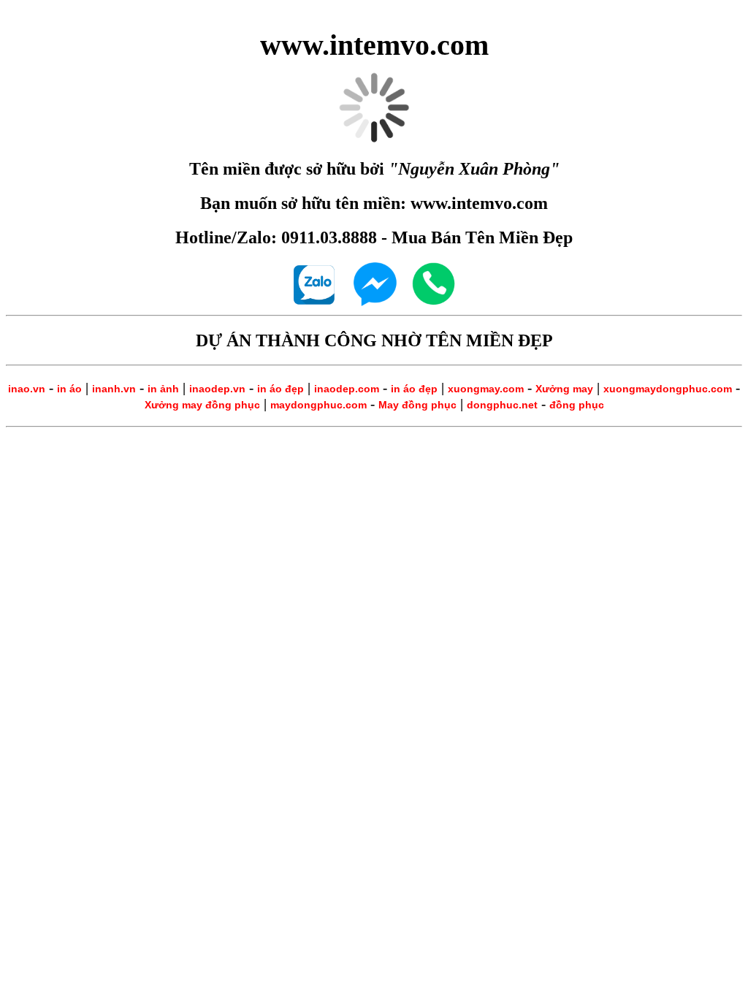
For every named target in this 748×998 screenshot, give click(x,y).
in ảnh (163, 389)
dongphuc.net (502, 405)
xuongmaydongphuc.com (667, 389)
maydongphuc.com (318, 405)
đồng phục (576, 405)
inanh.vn (114, 389)
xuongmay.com (486, 389)
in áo (69, 389)
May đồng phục (417, 405)
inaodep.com (346, 389)
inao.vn (26, 389)
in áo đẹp (280, 389)
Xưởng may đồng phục (202, 405)
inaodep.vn (217, 389)
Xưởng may (564, 389)
